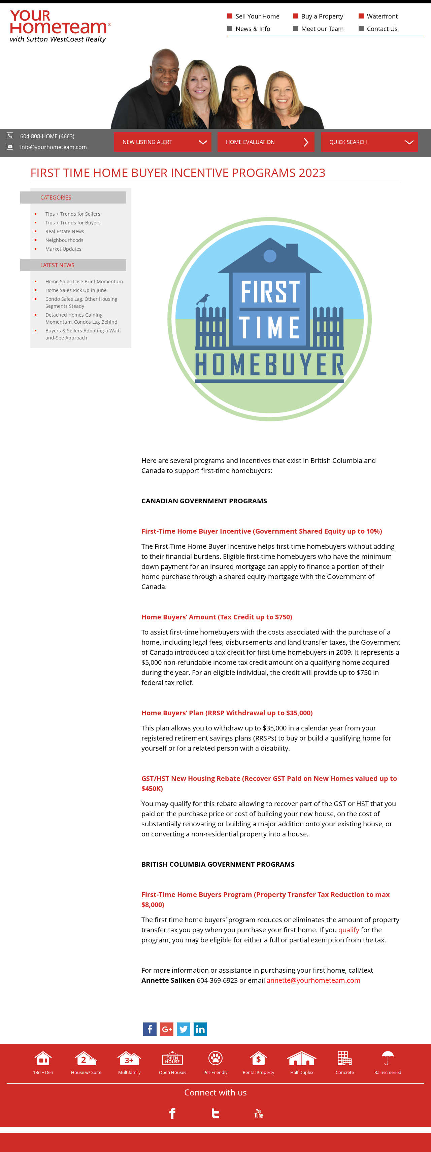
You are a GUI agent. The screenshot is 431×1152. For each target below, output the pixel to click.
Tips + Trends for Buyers (73, 222)
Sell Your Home (257, 16)
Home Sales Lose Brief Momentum (84, 281)
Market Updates (63, 249)
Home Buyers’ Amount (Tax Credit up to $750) (216, 616)
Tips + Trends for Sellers (72, 214)
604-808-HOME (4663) (47, 136)
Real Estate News (64, 231)
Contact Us (382, 29)
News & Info (253, 29)
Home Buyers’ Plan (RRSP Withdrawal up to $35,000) (227, 712)
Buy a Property (322, 16)
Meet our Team (322, 29)
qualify (348, 929)
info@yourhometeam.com (53, 147)
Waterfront (382, 16)
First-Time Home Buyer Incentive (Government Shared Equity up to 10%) (261, 531)
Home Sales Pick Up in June (76, 290)
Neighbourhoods (64, 240)
